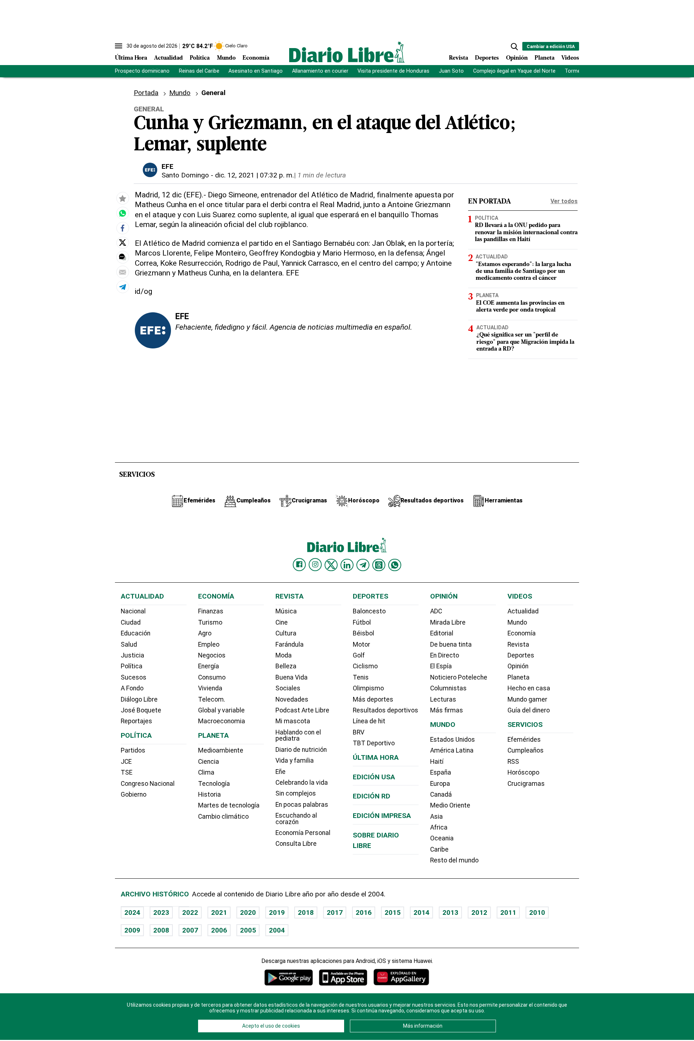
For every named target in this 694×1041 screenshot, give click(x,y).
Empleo (208, 644)
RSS (513, 761)
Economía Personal (302, 832)
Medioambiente (220, 750)
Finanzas (210, 611)
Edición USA (374, 777)
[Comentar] (122, 257)
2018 (306, 912)
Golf (359, 655)
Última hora (376, 757)
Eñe (280, 771)
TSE (126, 772)
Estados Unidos (452, 739)
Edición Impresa (382, 815)
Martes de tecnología (229, 805)
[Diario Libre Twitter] (331, 565)
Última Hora (131, 58)
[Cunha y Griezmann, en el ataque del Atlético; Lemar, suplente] (122, 213)
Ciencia (208, 761)
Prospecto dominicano (142, 71)
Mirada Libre (448, 622)
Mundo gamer (527, 699)
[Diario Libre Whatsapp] (394, 565)
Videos (570, 58)
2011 (508, 912)
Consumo (212, 677)
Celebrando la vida (301, 782)
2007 (190, 930)
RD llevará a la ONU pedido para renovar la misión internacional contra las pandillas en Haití (526, 232)
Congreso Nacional (148, 783)
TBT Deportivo (374, 743)
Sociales (287, 688)
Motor (361, 644)
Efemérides (524, 739)
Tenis (361, 677)
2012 (479, 912)
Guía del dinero (528, 710)
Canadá (441, 794)
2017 (335, 912)
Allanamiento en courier (320, 71)
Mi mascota (292, 721)
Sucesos (133, 677)
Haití (437, 761)
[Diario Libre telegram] (362, 565)
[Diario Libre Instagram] (315, 564)
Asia (436, 816)
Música (286, 611)
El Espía (441, 666)
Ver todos (564, 201)
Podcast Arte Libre (302, 710)
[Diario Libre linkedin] (347, 565)
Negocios (212, 655)
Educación (135, 633)
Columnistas (448, 688)
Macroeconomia (221, 721)
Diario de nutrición (301, 749)
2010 (537, 912)
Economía (256, 58)
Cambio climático (223, 816)
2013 (450, 912)
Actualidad (168, 58)
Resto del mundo (454, 860)
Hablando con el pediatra (298, 735)
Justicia (132, 655)
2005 (248, 930)
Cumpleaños (525, 750)
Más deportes (373, 699)
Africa (438, 827)
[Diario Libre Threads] (378, 565)
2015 (392, 912)
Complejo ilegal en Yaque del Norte (514, 71)
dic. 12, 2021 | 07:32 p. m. (254, 175)
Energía (208, 666)
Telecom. (211, 699)
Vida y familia (294, 760)
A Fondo (132, 688)
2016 (364, 912)
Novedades (291, 699)
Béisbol (363, 633)
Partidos (133, 750)
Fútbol (362, 622)
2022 (190, 912)
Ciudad (131, 622)
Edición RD (371, 796)
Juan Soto (451, 71)
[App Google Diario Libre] (289, 977)
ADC (436, 611)
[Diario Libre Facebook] (299, 564)
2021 (219, 912)
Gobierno (133, 794)
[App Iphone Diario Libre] (343, 977)
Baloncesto (369, 611)
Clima (206, 772)
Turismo (210, 622)
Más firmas (446, 710)
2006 (219, 930)
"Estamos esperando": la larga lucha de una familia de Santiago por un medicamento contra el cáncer (523, 271)
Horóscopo (523, 772)
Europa (440, 783)
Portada (146, 93)
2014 (421, 912)
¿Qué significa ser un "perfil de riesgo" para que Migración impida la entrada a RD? (525, 342)
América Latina (452, 750)
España (440, 772)
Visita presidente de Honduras (393, 71)
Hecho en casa (528, 688)
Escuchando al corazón (296, 819)
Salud (129, 644)
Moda (283, 655)
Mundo (226, 58)
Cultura (285, 633)
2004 (277, 930)
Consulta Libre (296, 843)
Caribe (439, 849)
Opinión (517, 58)
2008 (161, 930)
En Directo (444, 655)
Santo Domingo (185, 175)
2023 (161, 912)
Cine (281, 622)
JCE (126, 761)
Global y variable (221, 710)
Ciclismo (365, 666)
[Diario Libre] (347, 52)
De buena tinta (451, 644)
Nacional (133, 611)
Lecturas (443, 699)
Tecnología (214, 783)
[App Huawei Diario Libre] (401, 977)
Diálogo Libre (139, 699)
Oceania (442, 838)
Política (200, 58)
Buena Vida (291, 677)
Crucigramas (526, 783)
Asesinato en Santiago (255, 71)
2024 (132, 912)
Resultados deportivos (385, 710)
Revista (458, 58)
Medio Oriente (450, 805)
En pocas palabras (301, 804)
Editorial (441, 633)
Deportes (487, 58)
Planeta (544, 58)
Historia (209, 794)
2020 (248, 912)
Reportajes (136, 721)
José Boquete (141, 710)
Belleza (285, 666)
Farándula (289, 644)
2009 (132, 930)
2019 (277, 912)
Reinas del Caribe (199, 71)
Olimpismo (368, 688)
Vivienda (210, 688)
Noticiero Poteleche (458, 677)
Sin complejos (295, 793)
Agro (204, 633)
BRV (358, 732)
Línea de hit (369, 721)
